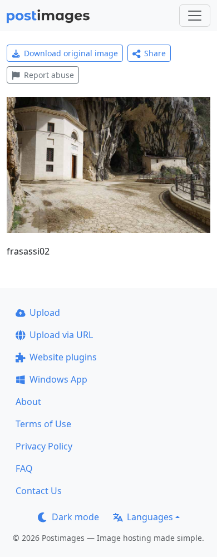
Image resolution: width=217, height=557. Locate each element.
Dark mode (75, 517)
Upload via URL (61, 335)
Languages (150, 517)
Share (155, 53)
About (28, 401)
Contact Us (39, 491)
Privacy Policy (44, 446)
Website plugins (63, 357)
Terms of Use (43, 424)
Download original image (71, 53)
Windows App (58, 379)
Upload (44, 312)
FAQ (24, 468)
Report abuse (49, 75)
